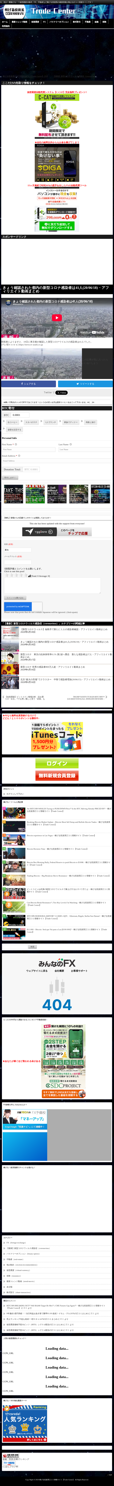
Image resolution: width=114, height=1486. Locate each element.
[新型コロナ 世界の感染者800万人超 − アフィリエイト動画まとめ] (10, 670)
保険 (104, 22)
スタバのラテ (31, 422)
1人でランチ (50, 422)
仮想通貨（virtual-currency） (19, 1270)
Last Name (64, 444)
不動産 (88, 22)
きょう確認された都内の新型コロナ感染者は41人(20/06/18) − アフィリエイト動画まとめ (56, 289)
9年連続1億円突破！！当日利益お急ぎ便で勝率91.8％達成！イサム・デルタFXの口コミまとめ (47, 1313)
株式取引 (77, 22)
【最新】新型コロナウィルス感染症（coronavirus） (29, 1248)
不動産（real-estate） (15, 1259)
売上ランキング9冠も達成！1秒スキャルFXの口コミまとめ (32, 1319)
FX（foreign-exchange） (17, 1243)
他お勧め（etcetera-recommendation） (22, 1265)
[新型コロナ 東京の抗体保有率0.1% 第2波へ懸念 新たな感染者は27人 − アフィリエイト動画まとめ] (10, 657)
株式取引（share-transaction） (19, 1292)
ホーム (5, 22)
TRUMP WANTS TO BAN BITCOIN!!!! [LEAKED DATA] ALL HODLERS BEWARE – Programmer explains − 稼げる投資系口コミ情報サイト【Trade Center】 (85, 698)
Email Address (9, 456)
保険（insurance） (14, 1276)
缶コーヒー (12, 422)
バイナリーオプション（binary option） (24, 1254)
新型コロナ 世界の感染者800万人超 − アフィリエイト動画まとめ (52, 667)
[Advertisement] (57, 51)
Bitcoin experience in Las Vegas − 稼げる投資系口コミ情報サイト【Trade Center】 (61, 835)
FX (44, 22)
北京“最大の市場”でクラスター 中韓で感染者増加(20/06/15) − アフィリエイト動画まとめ (65, 679)
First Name (8, 444)
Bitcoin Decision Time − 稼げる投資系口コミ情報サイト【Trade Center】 (57, 849)
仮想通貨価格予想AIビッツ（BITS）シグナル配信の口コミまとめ (35, 1324)
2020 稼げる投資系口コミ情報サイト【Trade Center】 (54, 1480)
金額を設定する (14, 430)
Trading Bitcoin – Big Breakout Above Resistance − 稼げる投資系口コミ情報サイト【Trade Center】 (68, 876)
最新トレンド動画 (19, 22)
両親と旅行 (90, 422)
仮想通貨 (35, 22)
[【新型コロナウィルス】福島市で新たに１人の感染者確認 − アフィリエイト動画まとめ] (10, 632)
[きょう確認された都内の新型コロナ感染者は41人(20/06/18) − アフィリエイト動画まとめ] (10, 645)
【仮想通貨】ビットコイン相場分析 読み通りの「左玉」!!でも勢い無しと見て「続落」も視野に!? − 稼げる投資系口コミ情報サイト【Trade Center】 (25, 698)
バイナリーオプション (59, 22)
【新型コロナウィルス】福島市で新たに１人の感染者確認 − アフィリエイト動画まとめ (63, 629)
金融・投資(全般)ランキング (16, 1459)
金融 (96, 22)
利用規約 (6, 26)
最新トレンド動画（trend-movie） (21, 1281)
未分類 (9, 1287)
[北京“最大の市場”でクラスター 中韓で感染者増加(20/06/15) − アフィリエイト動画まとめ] (10, 682)
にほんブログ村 (10, 1466)
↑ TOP (109, 1475)
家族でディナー (71, 422)
